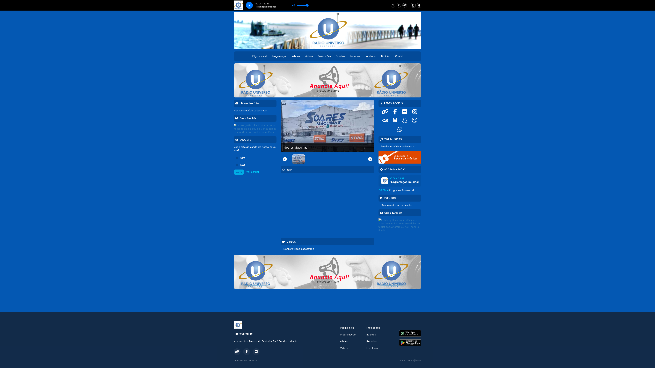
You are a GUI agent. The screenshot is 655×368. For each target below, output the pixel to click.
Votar (239, 172)
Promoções (324, 56)
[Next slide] (370, 159)
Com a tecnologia (405, 360)
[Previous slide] (285, 159)
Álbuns (296, 56)
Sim (242, 157)
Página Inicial (259, 56)
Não (242, 164)
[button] (298, 159)
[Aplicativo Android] (419, 5)
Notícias (385, 56)
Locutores (370, 56)
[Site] (404, 5)
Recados (355, 56)
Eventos (340, 56)
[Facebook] (399, 5)
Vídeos (309, 56)
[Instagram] (393, 5)
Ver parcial (252, 171)
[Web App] (413, 5)
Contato (399, 56)
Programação (279, 56)
